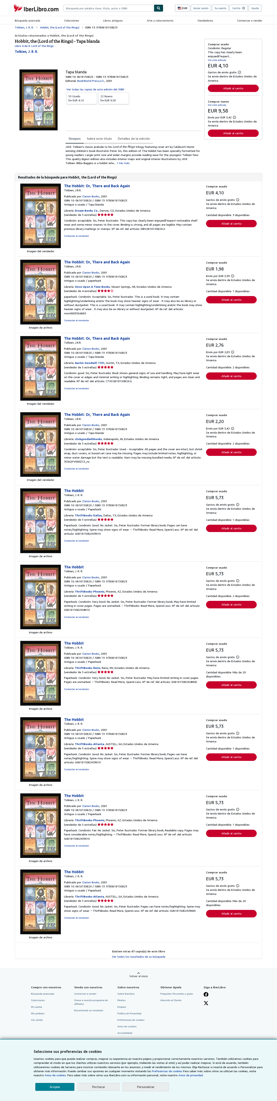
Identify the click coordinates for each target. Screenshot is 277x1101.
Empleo (121, 1006)
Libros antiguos (113, 20)
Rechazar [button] (98, 1087)
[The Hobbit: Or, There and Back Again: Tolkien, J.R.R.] (40, 247)
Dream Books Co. (86, 210)
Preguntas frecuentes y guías (176, 993)
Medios (121, 1000)
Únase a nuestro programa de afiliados (91, 1002)
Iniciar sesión (200, 8)
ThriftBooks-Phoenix (89, 591)
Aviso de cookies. (56, 1075)
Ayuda (255, 8)
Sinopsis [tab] (75, 138)
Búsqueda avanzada (27, 20)
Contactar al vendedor (76, 235)
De (76, 98)
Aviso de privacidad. (190, 1075)
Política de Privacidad (129, 1013)
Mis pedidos (38, 1013)
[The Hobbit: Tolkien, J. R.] (40, 552)
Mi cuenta (36, 1006)
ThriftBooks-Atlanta (89, 744)
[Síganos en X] (206, 1003)
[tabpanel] (133, 155)
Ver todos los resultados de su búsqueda (138, 956)
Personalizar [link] (146, 1087)
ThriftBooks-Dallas (88, 515)
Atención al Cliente (170, 1000)
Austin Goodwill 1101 (89, 362)
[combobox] (108, 8)
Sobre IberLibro (126, 993)
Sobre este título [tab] (99, 138)
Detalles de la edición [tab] (134, 138)
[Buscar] (158, 8)
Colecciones (71, 20)
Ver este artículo (217, 60)
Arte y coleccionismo (160, 20)
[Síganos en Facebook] (206, 995)
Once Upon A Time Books (92, 286)
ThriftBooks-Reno (87, 667)
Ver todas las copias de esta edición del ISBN (95, 89)
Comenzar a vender (249, 20)
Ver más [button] (124, 163)
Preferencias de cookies (167, 1071)
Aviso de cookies (127, 1026)
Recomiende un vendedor (88, 1010)
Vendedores (205, 20)
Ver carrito (37, 1019)
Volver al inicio (138, 976)
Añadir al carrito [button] (233, 88)
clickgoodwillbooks (88, 439)
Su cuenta (220, 8)
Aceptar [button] (55, 1087)
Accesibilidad (124, 1032)
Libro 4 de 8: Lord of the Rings (34, 46)
